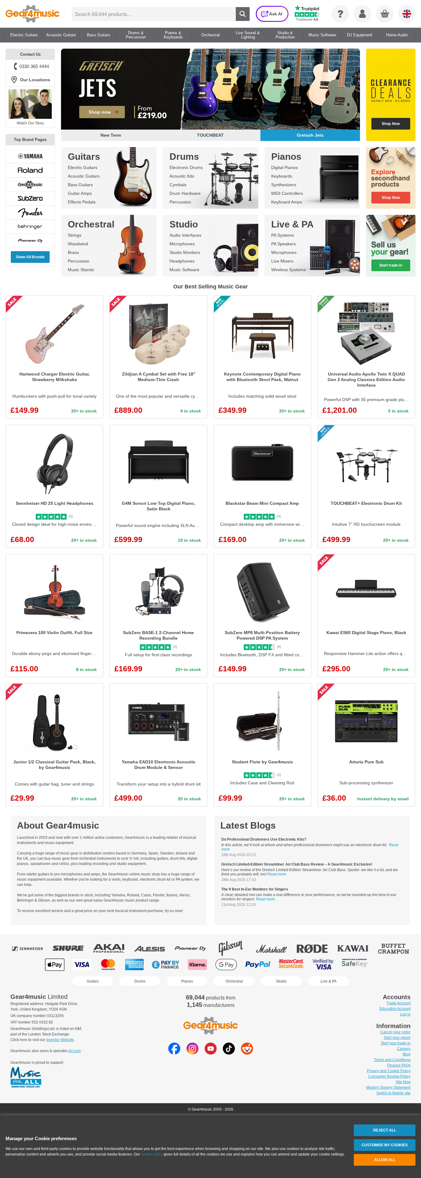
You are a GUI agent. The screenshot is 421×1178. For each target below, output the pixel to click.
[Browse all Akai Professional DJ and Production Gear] (113, 948)
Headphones (182, 261)
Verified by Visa (323, 964)
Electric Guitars (82, 167)
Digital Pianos (284, 167)
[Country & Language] (407, 14)
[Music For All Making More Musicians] (25, 1077)
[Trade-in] (390, 245)
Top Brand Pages (30, 139)
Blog (407, 1054)
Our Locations (35, 79)
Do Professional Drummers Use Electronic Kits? (263, 839)
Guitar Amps (80, 193)
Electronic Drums (186, 167)
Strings (74, 235)
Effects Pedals (82, 201)
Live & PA (292, 224)
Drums (184, 156)
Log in (405, 1014)
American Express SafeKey (355, 964)
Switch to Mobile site (393, 1093)
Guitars (84, 156)
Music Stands (81, 269)
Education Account (395, 1009)
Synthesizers (283, 184)
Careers (404, 1049)
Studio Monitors (185, 252)
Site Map (403, 1082)
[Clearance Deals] (390, 95)
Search (243, 14)
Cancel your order (395, 1032)
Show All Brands (30, 257)
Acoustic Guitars (84, 176)
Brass (73, 252)
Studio (184, 224)
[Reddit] (247, 1052)
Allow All (384, 1160)
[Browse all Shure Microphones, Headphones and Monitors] (72, 948)
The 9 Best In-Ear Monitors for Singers (254, 889)
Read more (277, 874)
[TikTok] (229, 1052)
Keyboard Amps (286, 201)
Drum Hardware (185, 193)
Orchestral (91, 224)
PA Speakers (283, 243)
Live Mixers (282, 261)
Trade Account (398, 1003)
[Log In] (362, 14)
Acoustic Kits (182, 176)
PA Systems (282, 235)
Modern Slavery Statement (388, 1087)
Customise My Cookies (385, 1145)
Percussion (180, 201)
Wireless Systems (288, 269)
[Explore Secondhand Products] (390, 178)
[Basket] (385, 14)
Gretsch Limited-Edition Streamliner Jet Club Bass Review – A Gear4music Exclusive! (296, 864)
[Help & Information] (340, 14)
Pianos (286, 156)
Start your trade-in (396, 1043)
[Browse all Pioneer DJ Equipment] (194, 948)
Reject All (384, 1130)
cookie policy (152, 1154)
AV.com (74, 1051)
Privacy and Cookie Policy (389, 1071)
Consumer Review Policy (389, 1076)
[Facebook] (174, 1052)
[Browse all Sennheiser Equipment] (31, 948)
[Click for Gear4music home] (32, 14)
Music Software (184, 269)
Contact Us (30, 54)
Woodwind (78, 243)
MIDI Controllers (287, 193)
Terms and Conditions (392, 1060)
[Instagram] (192, 1052)
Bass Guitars (80, 184)
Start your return (397, 1037)
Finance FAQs (399, 1065)
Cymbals (178, 184)
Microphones (182, 243)
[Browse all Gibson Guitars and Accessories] (235, 948)
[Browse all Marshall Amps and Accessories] (275, 948)
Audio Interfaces (185, 235)
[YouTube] (211, 1052)
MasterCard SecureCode (291, 964)
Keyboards (281, 176)
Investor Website (60, 1040)
